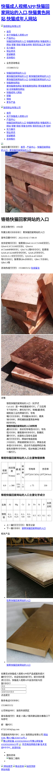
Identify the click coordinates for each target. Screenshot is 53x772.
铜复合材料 (26, 45)
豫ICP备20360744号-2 (16, 738)
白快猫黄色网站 (16, 89)
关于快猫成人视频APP (17, 35)
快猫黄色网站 (33, 41)
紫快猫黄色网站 (30, 86)
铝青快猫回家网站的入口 (18, 600)
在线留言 (35, 268)
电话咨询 (19, 766)
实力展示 (11, 48)
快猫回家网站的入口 (16, 41)
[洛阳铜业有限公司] (11, 26)
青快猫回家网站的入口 (17, 79)
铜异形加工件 (39, 45)
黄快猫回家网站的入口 (17, 76)
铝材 (48, 45)
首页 (9, 32)
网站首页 (8, 766)
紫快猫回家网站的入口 (40, 76)
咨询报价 (11, 57)
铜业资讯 (11, 51)
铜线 (18, 45)
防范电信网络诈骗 (31, 744)
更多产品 (11, 102)
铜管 (13, 45)
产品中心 (11, 38)
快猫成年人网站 (14, 92)
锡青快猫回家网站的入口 (34, 528)
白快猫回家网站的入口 (40, 79)
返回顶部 (31, 766)
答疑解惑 (11, 54)
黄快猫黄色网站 (14, 86)
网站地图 (5, 769)
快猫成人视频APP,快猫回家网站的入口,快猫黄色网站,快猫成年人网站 (25, 12)
